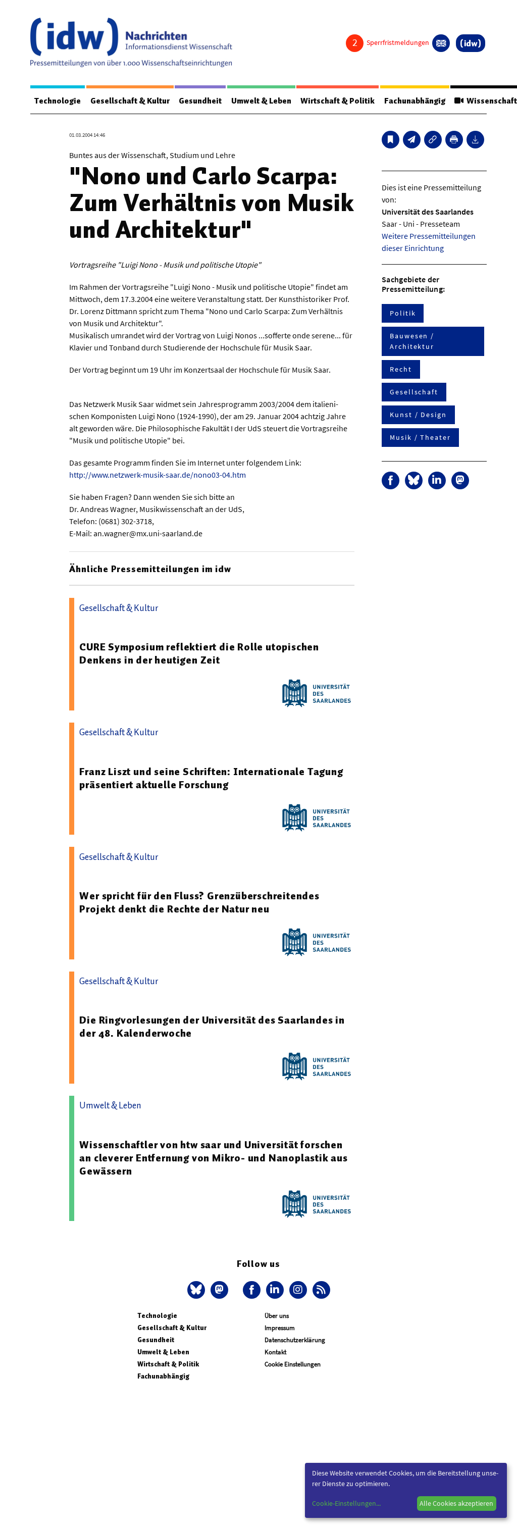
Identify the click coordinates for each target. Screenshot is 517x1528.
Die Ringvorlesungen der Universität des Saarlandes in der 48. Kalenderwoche (211, 1026)
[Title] (433, 139)
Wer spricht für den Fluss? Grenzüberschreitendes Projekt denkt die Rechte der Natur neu (199, 902)
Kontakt (275, 1352)
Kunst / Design (418, 414)
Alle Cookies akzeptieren (456, 1503)
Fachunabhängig (414, 101)
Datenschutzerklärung (295, 1340)
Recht (401, 369)
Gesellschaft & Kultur (130, 101)
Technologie (57, 101)
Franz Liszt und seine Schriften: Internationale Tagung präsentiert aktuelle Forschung (211, 778)
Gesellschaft (414, 391)
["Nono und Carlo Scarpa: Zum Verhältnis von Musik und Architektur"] (412, 139)
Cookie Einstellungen (293, 1364)
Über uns (277, 1315)
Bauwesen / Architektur (412, 341)
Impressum (280, 1327)
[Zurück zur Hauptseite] (470, 43)
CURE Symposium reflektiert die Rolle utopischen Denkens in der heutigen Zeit (199, 653)
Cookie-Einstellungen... (346, 1503)
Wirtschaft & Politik (337, 101)
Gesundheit (200, 101)
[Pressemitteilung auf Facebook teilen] (390, 480)
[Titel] (390, 139)
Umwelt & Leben (261, 101)
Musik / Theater (420, 437)
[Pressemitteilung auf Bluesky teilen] (414, 480)
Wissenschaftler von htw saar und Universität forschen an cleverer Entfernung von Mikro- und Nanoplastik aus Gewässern (213, 1158)
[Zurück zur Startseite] (131, 42)
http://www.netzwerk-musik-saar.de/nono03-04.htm (157, 475)
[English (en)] (441, 43)
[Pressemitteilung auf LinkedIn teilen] (437, 480)
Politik (403, 313)
